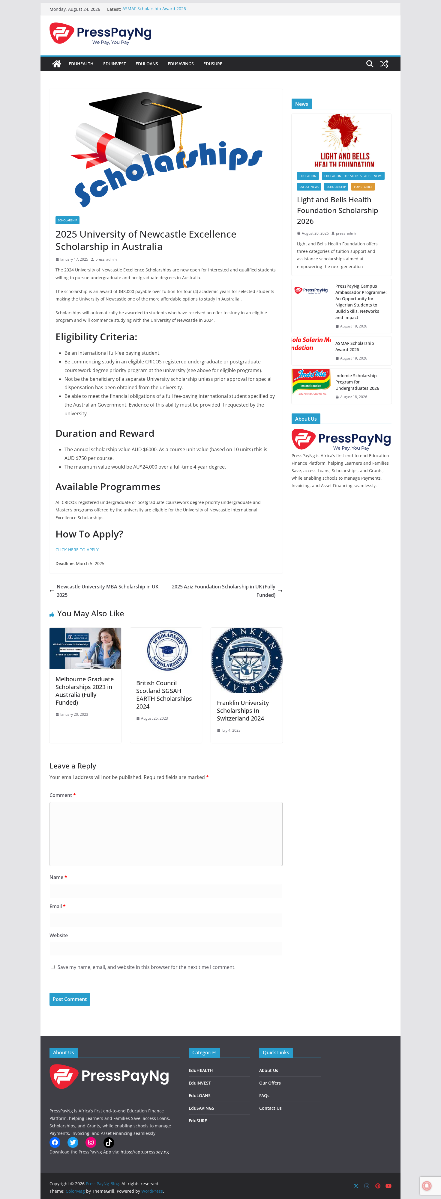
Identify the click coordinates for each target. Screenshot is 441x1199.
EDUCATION (307, 176)
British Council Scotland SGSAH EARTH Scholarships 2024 (164, 694)
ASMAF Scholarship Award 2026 (154, 9)
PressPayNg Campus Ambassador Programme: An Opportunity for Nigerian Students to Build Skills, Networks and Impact (361, 301)
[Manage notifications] (427, 1186)
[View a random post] (384, 64)
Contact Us (270, 1108)
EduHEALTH (81, 64)
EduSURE (212, 64)
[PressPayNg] (342, 432)
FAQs (264, 1095)
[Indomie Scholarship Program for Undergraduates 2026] (311, 386)
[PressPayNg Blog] (57, 64)
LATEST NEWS (309, 187)
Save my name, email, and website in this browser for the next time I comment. (147, 967)
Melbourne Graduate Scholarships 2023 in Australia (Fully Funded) (85, 690)
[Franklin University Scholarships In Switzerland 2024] (247, 632)
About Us (268, 1070)
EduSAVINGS (181, 64)
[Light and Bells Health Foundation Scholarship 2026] (342, 140)
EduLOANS (147, 64)
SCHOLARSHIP (67, 220)
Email (58, 906)
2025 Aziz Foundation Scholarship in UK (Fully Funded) (223, 591)
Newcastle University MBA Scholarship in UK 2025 (107, 591)
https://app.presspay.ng (145, 1152)
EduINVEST (114, 64)
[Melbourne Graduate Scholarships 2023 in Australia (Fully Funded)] (85, 632)
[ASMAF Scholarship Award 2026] (311, 350)
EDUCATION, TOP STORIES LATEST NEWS (353, 176)
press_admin (106, 259)
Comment (63, 795)
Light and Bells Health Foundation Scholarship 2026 (337, 210)
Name (58, 877)
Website (59, 935)
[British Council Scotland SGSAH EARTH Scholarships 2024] (166, 632)
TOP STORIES (363, 187)
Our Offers (270, 1083)
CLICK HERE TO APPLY (77, 549)
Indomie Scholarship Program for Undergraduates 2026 (357, 382)
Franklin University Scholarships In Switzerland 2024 (243, 710)
